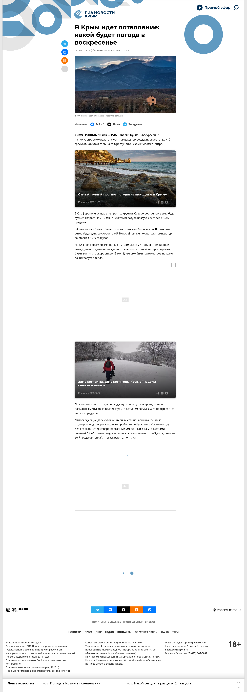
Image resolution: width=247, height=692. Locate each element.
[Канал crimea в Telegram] (97, 609)
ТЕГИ (175, 633)
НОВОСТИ (74, 633)
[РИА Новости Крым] (94, 14)
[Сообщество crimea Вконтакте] (110, 609)
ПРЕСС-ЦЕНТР (93, 633)
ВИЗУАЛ (150, 622)
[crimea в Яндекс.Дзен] (123, 609)
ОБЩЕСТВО (114, 622)
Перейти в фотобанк (114, 116)
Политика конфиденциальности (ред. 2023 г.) (32, 667)
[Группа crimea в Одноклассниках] (136, 609)
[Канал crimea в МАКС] (149, 609)
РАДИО (109, 633)
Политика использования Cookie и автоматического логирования (37, 662)
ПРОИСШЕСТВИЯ (133, 622)
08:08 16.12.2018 (82, 50)
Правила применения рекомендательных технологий (38, 671)
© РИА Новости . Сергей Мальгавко (89, 116)
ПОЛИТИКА (99, 622)
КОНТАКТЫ (124, 633)
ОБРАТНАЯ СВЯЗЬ (146, 633)
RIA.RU (164, 633)
